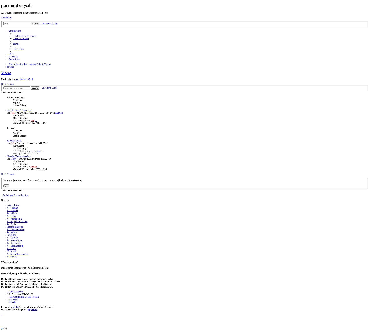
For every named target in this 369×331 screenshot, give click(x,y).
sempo (34, 166)
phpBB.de (32, 309)
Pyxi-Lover (36, 151)
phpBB (16, 307)
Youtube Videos (14, 140)
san (16, 79)
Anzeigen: (8, 180)
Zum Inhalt (6, 17)
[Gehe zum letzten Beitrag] (36, 120)
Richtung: (64, 180)
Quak (30, 79)
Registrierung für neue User (19, 110)
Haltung (59, 112)
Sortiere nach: (34, 180)
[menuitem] (25, 36)
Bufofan (23, 79)
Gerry (13, 159)
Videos (6, 73)
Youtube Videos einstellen (19, 156)
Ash (13, 112)
